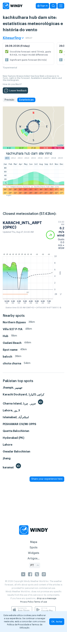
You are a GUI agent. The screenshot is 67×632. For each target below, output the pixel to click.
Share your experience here (47, 479)
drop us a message (46, 598)
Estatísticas (26, 100)
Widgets (33, 553)
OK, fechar (56, 621)
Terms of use (40, 602)
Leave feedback (18, 90)
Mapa (33, 542)
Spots (33, 547)
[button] (55, 234)
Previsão (9, 100)
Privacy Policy (27, 602)
